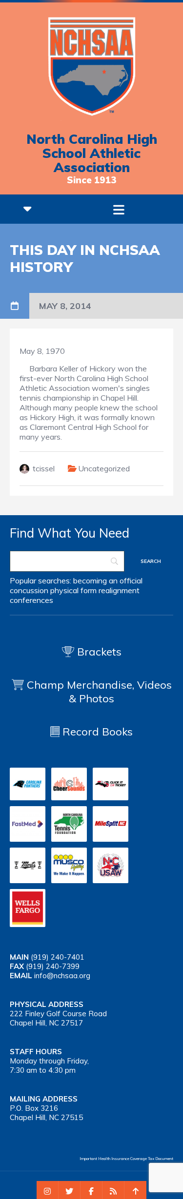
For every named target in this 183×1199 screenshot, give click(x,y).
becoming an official (107, 580)
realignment (119, 590)
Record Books (96, 731)
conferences (31, 600)
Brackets (98, 651)
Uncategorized (104, 468)
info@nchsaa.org (62, 975)
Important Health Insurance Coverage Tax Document (126, 1158)
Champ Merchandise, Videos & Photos (99, 691)
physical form (73, 590)
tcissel (44, 468)
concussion (29, 590)
